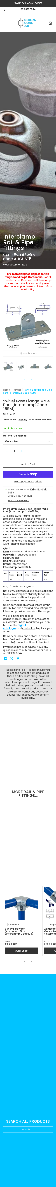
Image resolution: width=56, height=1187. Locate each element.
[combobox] (28, 1128)
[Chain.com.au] (27, 23)
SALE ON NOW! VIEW (28, 3)
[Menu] (5, 23)
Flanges (16, 389)
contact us (28, 628)
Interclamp (44, 280)
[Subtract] (7, 451)
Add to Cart (28, 464)
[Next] (31, 380)
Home (6, 389)
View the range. (41, 611)
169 (34, 554)
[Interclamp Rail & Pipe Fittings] (28, 150)
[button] (50, 23)
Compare (13, 924)
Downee (26, 280)
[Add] (22, 451)
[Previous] (24, 960)
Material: (14, 435)
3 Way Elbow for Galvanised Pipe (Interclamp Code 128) (19, 931)
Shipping (23, 419)
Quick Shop (21, 950)
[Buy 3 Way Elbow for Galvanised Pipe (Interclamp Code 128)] (21, 903)
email (36, 650)
